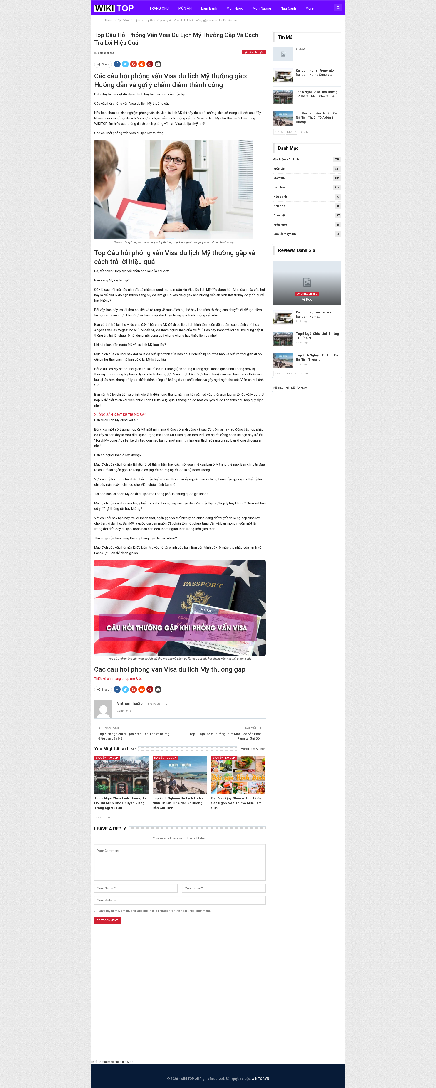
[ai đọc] (283, 54)
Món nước (235, 8)
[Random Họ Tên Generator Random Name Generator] (283, 75)
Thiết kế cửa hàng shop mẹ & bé (118, 679)
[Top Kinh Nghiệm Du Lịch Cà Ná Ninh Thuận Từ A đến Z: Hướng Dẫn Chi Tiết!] (180, 775)
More (310, 8)
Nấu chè (279, 206)
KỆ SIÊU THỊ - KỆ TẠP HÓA (290, 387)
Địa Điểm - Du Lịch (254, 52)
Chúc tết (279, 215)
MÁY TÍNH (280, 178)
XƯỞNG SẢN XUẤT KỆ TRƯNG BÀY (120, 415)
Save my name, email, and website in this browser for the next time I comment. (154, 911)
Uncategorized (307, 293)
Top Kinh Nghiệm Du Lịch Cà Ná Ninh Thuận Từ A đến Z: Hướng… (316, 117)
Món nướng (262, 8)
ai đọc (300, 49)
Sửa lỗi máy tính (284, 234)
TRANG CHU (159, 8)
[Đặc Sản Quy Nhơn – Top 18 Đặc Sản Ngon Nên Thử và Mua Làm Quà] (238, 775)
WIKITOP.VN (260, 1079)
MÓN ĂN (185, 8)
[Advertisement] (218, 993)
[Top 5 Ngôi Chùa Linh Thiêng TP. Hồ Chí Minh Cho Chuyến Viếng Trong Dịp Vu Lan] (121, 775)
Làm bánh (209, 8)
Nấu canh (288, 8)
